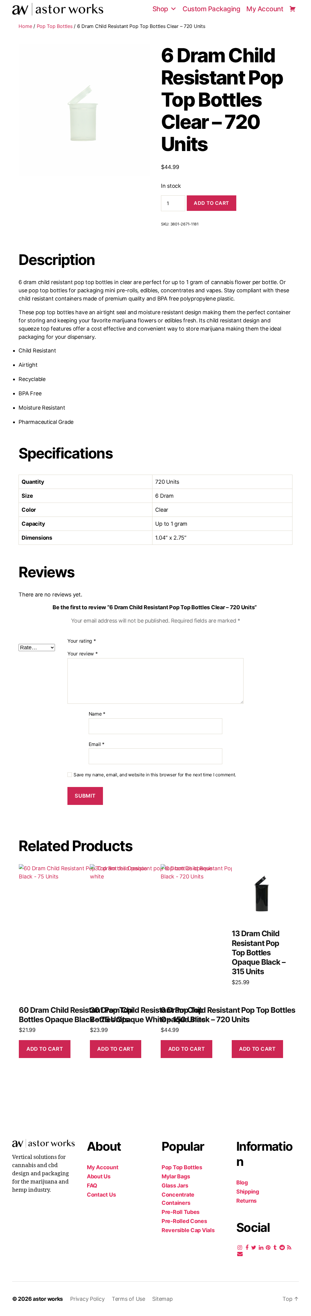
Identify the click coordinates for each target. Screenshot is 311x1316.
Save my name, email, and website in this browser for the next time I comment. (154, 775)
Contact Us (101, 1194)
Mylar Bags (176, 1176)
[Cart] (292, 8)
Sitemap (162, 1299)
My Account (264, 9)
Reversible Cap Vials (188, 1230)
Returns (246, 1200)
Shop (160, 9)
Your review (82, 654)
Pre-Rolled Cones (184, 1221)
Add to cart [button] (44, 1049)
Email (96, 744)
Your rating (81, 641)
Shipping (247, 1191)
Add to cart (211, 203)
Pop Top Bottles (55, 26)
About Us (99, 1176)
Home (25, 26)
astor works (48, 1299)
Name (97, 714)
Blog (242, 1182)
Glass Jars (175, 1185)
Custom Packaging (211, 9)
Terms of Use (129, 1299)
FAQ (92, 1185)
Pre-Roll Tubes (181, 1212)
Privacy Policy (88, 1299)
